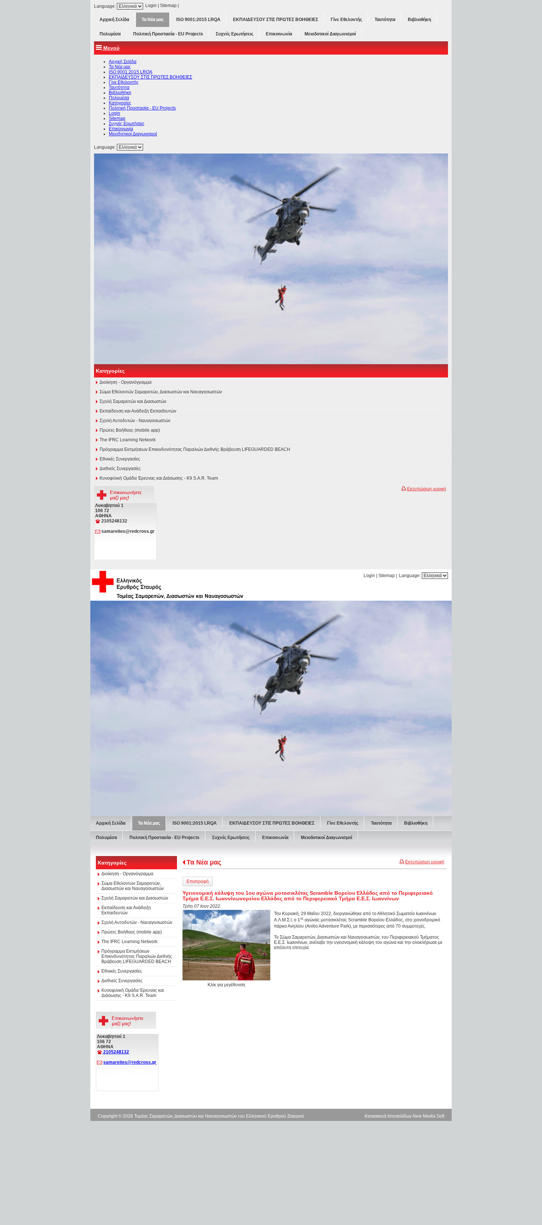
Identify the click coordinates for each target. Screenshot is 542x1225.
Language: (105, 6)
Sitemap (168, 5)
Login (151, 5)
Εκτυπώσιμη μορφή (426, 740)
